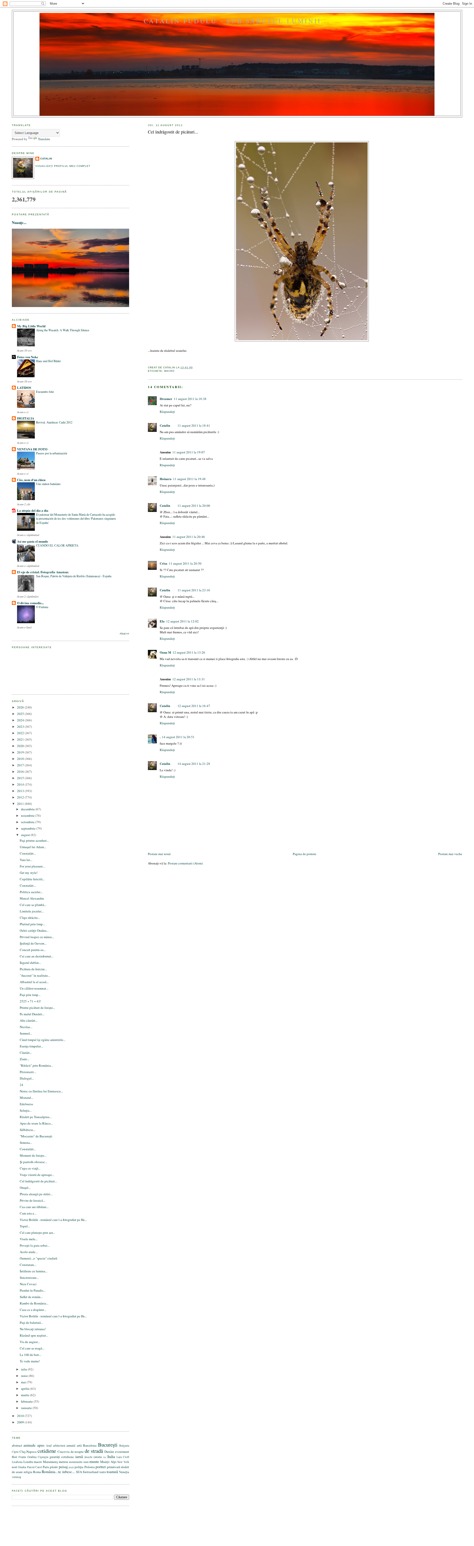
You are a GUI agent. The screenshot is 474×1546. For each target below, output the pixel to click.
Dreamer (166, 398)
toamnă (112, 1471)
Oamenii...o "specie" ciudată (38, 1258)
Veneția (124, 1472)
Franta (22, 1457)
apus (40, 1445)
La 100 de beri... (30, 1354)
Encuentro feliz (45, 392)
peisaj (63, 1466)
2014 (21, 784)
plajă (71, 1467)
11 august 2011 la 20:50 (185, 563)
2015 (21, 778)
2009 (21, 1422)
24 (21, 1084)
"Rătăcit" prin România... (36, 1065)
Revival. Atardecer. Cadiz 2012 (54, 422)
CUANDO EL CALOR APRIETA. (57, 545)
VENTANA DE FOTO (32, 449)
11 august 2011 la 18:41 (194, 425)
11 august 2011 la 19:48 (189, 479)
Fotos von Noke (27, 356)
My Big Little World (31, 326)
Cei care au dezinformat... (36, 956)
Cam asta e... (28, 1213)
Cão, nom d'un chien (31, 479)
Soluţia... (26, 1110)
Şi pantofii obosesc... (33, 1162)
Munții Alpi (108, 1461)
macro (169, 371)
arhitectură (59, 1445)
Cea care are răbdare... (34, 1207)
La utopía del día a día (32, 510)
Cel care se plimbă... (33, 905)
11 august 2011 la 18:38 (190, 399)
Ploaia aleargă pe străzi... (36, 1194)
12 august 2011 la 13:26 (189, 652)
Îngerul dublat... (30, 962)
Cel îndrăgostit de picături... (173, 132)
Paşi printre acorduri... (34, 840)
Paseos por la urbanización (51, 453)
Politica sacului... (31, 892)
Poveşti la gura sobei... (35, 1245)
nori (14, 1467)
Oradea (22, 1467)
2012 (21, 797)
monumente (75, 1462)
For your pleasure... (32, 866)
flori (14, 1457)
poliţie (79, 1467)
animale (29, 1445)
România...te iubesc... (58, 1471)
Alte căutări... (29, 1020)
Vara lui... (26, 860)
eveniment (122, 1451)
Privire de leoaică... (32, 1200)
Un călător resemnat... (34, 988)
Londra (28, 1461)
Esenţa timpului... (31, 1046)
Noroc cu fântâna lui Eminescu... (41, 1091)
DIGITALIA (25, 418)
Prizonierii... (28, 1072)
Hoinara (166, 478)
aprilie (25, 1388)
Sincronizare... (29, 1277)
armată (70, 1445)
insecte (88, 1457)
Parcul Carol (34, 1467)
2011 (21, 803)
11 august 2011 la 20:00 (194, 505)
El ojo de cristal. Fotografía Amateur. (43, 572)
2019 (21, 752)
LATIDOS (24, 387)
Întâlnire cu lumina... (33, 1271)
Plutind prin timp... (32, 924)
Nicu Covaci (28, 1284)
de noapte (77, 1451)
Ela (162, 621)
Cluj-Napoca (28, 1451)
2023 (21, 726)
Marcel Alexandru (32, 898)
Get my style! (29, 872)
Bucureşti (108, 1444)
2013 (21, 791)
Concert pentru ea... (33, 950)
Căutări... (26, 1052)
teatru (102, 1472)
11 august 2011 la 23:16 (194, 590)
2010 (21, 1415)
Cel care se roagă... (32, 1348)
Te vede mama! (30, 1361)
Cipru (15, 1452)
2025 (21, 713)
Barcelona (90, 1445)
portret (101, 1466)
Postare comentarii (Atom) (185, 863)
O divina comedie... (30, 602)
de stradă (94, 1450)
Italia (111, 1456)
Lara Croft (123, 1457)
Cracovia (64, 1451)
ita (104, 1457)
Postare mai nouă (159, 854)
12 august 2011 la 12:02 (182, 621)
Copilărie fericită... (32, 879)
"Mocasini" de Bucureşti (36, 1136)
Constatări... (28, 853)
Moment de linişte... (33, 1155)
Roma (37, 1472)
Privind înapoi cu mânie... (37, 937)
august (26, 835)
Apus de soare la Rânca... (36, 1123)
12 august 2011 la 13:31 (188, 679)
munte (94, 1461)
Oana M (165, 652)
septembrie (28, 828)
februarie (27, 1401)
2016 (21, 771)
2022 (21, 733)
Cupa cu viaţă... (30, 1168)
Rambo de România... (34, 1303)
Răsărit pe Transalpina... (36, 1117)
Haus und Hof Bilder (48, 361)
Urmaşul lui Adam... (33, 847)
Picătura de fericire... (33, 969)
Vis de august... (30, 1342)
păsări (54, 1467)
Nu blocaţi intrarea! (33, 1329)
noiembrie (28, 815)
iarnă (79, 1456)
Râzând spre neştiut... (34, 1335)
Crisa (163, 563)
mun (86, 1462)
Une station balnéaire (48, 484)
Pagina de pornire (304, 854)
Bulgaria (124, 1445)
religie (28, 1472)
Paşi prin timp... (30, 995)
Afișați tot (124, 633)
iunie (25, 1375)
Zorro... (24, 1059)
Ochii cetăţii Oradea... (34, 930)
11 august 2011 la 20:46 (188, 536)
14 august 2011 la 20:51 (178, 737)
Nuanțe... (19, 222)
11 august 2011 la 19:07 (188, 452)
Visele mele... (29, 1239)
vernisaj (16, 1477)
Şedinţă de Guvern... (33, 943)
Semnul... (26, 1033)
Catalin (165, 425)
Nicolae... (26, 1027)
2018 (21, 758)
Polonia (89, 1467)
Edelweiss (26, 1104)
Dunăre (109, 1451)
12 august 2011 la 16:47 (194, 706)
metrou (63, 1461)
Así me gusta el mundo (32, 541)
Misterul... (26, 1097)
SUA (79, 1472)
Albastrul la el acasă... (34, 982)
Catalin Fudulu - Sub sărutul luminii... (237, 21)
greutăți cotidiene (62, 1457)
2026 (21, 707)
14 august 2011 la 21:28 (194, 763)
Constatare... (28, 1264)
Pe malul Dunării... (32, 1014)
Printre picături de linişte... (37, 1007)
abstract (17, 1445)
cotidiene (47, 1450)
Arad (49, 1445)
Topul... (25, 1226)
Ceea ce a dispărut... (33, 1309)
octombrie (28, 822)
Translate (44, 139)
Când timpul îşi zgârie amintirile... (42, 1040)
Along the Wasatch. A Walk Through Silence (62, 330)
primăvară (113, 1467)
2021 (21, 739)
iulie (24, 1369)
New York (123, 1462)
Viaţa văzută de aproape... (37, 1174)
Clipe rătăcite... (30, 917)
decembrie (28, 809)
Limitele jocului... (32, 911)
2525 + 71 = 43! (30, 1001)
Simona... (26, 1142)
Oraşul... (25, 1187)
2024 (21, 720)
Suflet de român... (31, 1297)
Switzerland (91, 1472)
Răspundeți (167, 411)
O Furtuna (42, 607)
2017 (21, 765)
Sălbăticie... (27, 1129)
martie (25, 1395)
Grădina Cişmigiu (37, 1457)
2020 (21, 746)
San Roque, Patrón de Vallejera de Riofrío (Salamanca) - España (73, 576)
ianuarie (27, 1408)
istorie (98, 1457)
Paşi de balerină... (31, 1322)
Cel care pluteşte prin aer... (37, 1232)
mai (24, 1382)
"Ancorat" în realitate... (35, 975)
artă (79, 1445)
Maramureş (50, 1461)
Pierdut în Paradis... (32, 1290)
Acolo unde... (29, 1252)
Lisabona (17, 1462)
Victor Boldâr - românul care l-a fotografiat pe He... (53, 1219)
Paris (46, 1467)
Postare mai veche (450, 854)
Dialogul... (27, 1078)
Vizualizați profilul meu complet (62, 166)
